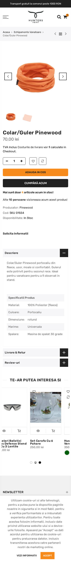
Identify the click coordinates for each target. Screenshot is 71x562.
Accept (47, 555)
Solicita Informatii (15, 233)
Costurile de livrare (31, 147)
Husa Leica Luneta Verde (51, 442)
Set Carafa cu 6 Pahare (15, 442)
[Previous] (8, 76)
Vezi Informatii (27, 555)
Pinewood (26, 207)
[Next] (63, 76)
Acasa (6, 32)
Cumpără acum (35, 183)
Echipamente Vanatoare (27, 32)
